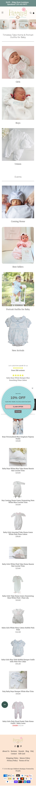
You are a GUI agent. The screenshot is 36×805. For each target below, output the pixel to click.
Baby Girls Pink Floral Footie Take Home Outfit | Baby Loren (18, 722)
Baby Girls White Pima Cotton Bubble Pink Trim (18, 629)
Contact (14, 754)
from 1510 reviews (18, 370)
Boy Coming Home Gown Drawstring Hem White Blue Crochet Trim (18, 501)
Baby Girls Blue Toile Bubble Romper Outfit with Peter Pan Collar (18, 661)
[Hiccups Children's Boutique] (18, 13)
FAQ (32, 751)
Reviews (14, 751)
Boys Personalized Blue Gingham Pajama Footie (18, 438)
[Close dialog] (32, 388)
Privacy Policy (12, 761)
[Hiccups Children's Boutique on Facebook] (15, 747)
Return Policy (25, 758)
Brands (21, 751)
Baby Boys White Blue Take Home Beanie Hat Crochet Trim (18, 469)
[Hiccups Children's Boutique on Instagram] (18, 747)
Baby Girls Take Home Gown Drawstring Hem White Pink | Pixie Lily (18, 597)
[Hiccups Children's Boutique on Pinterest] (21, 747)
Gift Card (21, 754)
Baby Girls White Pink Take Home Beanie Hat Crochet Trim (18, 565)
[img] (18, 368)
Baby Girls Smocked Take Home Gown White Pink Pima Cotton (18, 533)
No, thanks (18, 411)
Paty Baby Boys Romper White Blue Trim (18, 691)
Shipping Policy (12, 758)
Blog (27, 751)
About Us (5, 751)
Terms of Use (24, 761)
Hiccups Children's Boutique (17, 769)
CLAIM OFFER (18, 406)
